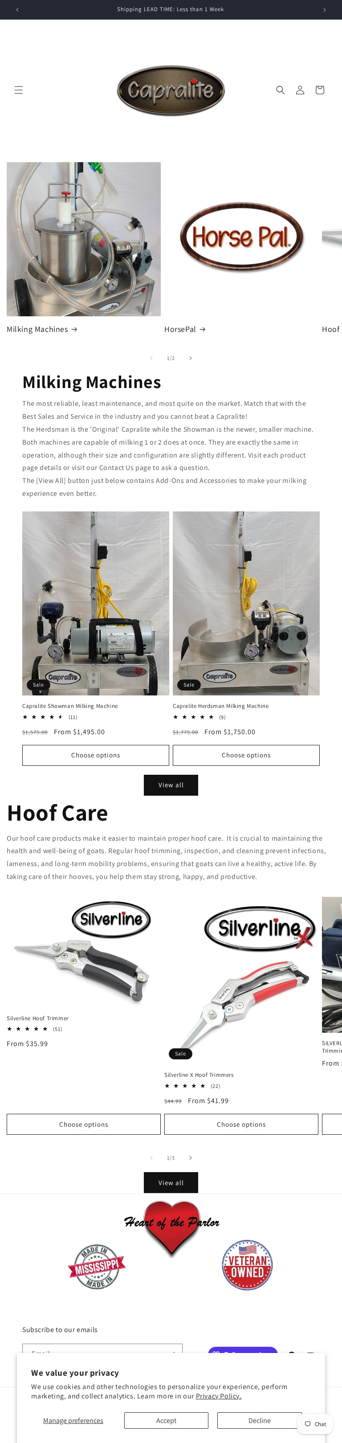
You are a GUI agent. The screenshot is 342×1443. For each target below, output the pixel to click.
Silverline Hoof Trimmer (38, 1018)
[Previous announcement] (17, 10)
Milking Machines (37, 329)
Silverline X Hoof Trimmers (199, 1075)
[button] (18, 90)
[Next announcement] (324, 10)
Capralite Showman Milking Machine (70, 706)
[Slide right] (190, 358)
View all (171, 785)
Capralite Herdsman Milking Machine (221, 706)
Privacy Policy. (219, 1396)
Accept (166, 1420)
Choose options (95, 755)
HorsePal (180, 329)
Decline (259, 1420)
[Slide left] (151, 358)
